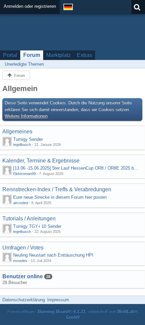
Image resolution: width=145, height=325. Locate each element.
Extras (84, 55)
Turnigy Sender (28, 139)
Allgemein (19, 88)
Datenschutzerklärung (23, 299)
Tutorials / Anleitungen (29, 218)
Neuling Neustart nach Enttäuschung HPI (53, 255)
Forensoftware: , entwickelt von (72, 314)
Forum (31, 55)
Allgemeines (17, 131)
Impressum (58, 299)
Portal (10, 55)
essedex (20, 261)
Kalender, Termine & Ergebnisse (41, 161)
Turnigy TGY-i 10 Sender (37, 226)
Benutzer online (22, 276)
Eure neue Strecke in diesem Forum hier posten (60, 197)
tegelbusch (22, 145)
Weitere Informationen (26, 115)
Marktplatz (58, 55)
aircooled (20, 203)
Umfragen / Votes (23, 248)
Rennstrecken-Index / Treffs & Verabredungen (56, 189)
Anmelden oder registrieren (30, 6)
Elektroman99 (24, 174)
